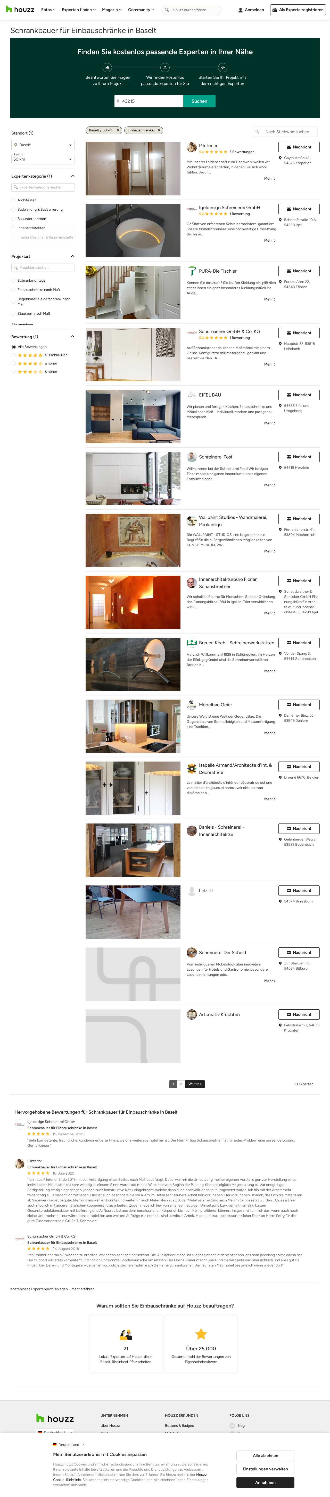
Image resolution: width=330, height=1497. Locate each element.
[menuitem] (48, 10)
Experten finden (77, 9)
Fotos (46, 9)
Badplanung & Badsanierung (40, 209)
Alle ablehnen (265, 1455)
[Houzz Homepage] (20, 9)
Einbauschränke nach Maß (39, 290)
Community (139, 9)
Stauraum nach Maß (34, 313)
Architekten (27, 200)
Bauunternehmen (32, 219)
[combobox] (191, 10)
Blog (241, 1425)
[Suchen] (167, 10)
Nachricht (302, 147)
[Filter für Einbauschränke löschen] (159, 130)
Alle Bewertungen (32, 347)
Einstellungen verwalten (265, 1469)
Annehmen (265, 1482)
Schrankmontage (32, 280)
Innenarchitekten (31, 228)
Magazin (110, 9)
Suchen (199, 101)
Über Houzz (110, 1425)
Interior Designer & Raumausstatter (46, 237)
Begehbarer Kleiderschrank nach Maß (44, 301)
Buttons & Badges (179, 1425)
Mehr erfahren (83, 1289)
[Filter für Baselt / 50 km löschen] (118, 130)
